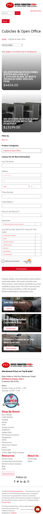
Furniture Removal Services (12, 461)
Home (4, 39)
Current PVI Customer (9, 235)
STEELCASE (6, 450)
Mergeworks (6, 437)
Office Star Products (9, 445)
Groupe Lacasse (8, 427)
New (3, 140)
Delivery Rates (7, 459)
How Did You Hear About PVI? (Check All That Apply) (19, 230)
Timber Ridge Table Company (13, 452)
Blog (3, 466)
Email (4, 238)
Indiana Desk (7, 432)
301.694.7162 (35, 11)
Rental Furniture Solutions (12, 464)
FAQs (4, 469)
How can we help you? (11, 211)
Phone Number (7, 192)
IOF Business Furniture (10, 435)
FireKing (5, 420)
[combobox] (21, 150)
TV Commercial (7, 254)
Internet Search (7, 245)
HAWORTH (6, 430)
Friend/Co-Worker (8, 242)
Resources (8, 455)
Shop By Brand (11, 411)
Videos (29, 461)
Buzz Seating (7, 415)
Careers (9, 308)
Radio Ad (5, 248)
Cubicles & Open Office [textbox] (12, 151)
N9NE (4, 440)
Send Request (21, 269)
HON (3, 425)
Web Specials (11, 348)
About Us (32, 455)
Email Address (8, 202)
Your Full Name (7, 161)
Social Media (6, 251)
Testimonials (11, 328)
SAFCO (4, 447)
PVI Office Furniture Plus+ (15, 491)
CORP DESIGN (7, 417)
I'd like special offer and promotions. (13, 224)
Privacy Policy (6, 502)
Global (4, 422)
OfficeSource (6, 442)
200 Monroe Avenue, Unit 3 (13, 379)
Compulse (13, 513)
